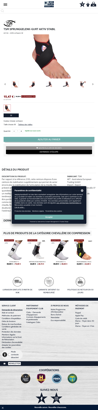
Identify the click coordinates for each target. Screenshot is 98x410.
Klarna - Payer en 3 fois (84, 326)
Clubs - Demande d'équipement (33, 313)
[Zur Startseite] (48, 4)
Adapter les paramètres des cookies (11, 346)
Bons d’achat (56, 314)
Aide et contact (8, 313)
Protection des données (11, 332)
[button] (5, 4)
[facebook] (42, 398)
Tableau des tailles (25, 125)
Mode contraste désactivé (15, 355)
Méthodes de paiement (12, 315)
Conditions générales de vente (11, 328)
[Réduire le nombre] (14, 131)
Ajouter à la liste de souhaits (50, 148)
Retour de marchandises (12, 324)
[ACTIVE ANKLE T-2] (14, 253)
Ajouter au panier (49, 139)
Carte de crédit (81, 318)
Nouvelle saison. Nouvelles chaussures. (50, 407)
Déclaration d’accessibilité (12, 342)
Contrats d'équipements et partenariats (36, 318)
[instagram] (56, 398)
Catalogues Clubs (33, 322)
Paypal (78, 313)
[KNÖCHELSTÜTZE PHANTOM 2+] (37, 253)
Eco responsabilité (58, 320)
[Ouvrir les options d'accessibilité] (5, 355)
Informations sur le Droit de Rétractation (12, 338)
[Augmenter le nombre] (21, 131)
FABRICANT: (72, 176)
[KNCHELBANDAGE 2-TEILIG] (84, 253)
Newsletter (55, 317)
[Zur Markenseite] (10, 24)
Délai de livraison (9, 321)
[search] (49, 10)
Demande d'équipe (49, 152)
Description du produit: (14, 176)
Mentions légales (8, 335)
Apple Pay (79, 315)
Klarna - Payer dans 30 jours (84, 322)
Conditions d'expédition (12, 318)
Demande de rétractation (12, 310)
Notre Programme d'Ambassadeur (58, 310)
